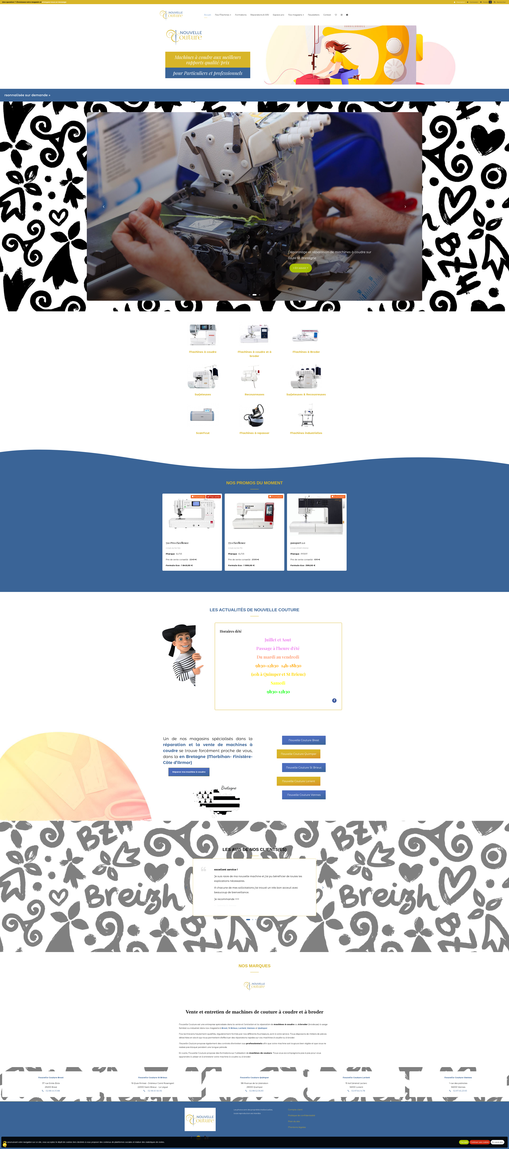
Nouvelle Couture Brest (304, 740)
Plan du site (294, 1121)
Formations (240, 15)
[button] (103, 206)
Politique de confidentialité (301, 1115)
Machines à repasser (254, 433)
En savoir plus (197, 536)
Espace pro (278, 15)
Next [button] (351, 532)
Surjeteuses (203, 394)
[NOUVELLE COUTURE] (171, 15)
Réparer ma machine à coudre (188, 772)
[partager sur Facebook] (334, 700)
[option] (192, 532)
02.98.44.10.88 (53, 1090)
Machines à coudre (202, 351)
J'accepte (464, 1142)
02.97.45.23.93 (460, 1090)
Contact (327, 15)
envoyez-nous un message (54, 2)
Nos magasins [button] (295, 15)
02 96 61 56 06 (154, 1090)
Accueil (207, 15)
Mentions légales (297, 1127)
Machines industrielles (306, 433)
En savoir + (321, 267)
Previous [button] (158, 532)
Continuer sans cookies (480, 1142)
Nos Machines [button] (222, 15)
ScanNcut (203, 433)
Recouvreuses (254, 394)
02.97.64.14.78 (358, 1090)
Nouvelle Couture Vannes (304, 794)
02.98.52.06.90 (256, 1090)
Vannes (251, 1028)
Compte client (295, 1109)
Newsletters (313, 15)
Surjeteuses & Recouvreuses (306, 394)
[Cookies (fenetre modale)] (4, 1144)
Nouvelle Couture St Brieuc (304, 767)
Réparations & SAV (259, 15)
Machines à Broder (306, 351)
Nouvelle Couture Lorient (298, 781)
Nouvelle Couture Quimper (298, 753)
